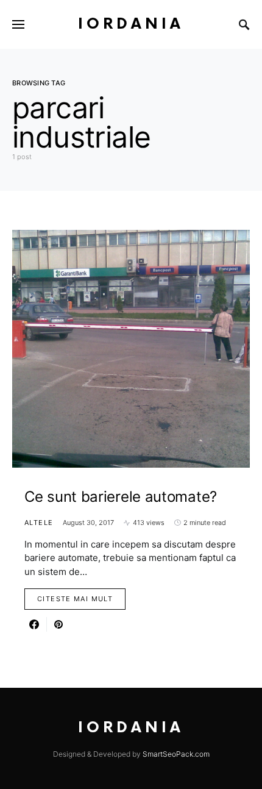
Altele (38, 522)
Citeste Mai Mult (75, 598)
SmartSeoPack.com (176, 754)
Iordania (131, 24)
